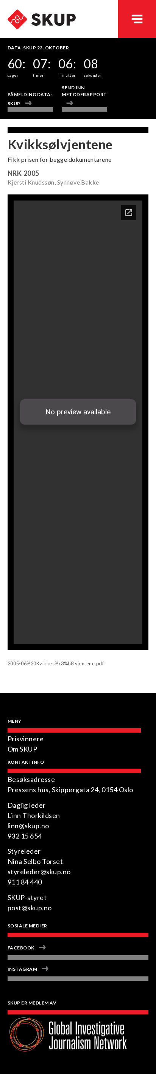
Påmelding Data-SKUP (30, 99)
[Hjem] (38, 10)
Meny (137, 19)
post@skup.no (30, 907)
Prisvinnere (26, 738)
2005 (31, 173)
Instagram (22, 969)
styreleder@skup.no (39, 871)
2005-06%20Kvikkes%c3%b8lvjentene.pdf (56, 663)
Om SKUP (22, 749)
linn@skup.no (28, 825)
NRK (15, 173)
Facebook (21, 948)
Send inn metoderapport (84, 91)
